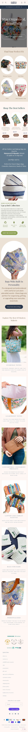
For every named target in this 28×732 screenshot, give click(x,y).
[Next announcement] (25, 7)
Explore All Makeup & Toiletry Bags (14, 37)
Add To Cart (5, 136)
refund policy (6, 680)
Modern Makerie (8, 724)
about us (5, 656)
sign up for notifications (8, 674)
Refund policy (23, 724)
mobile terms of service (8, 692)
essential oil (5, 668)
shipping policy (6, 683)
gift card (5, 671)
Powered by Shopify (15, 724)
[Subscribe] (20, 704)
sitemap (4, 695)
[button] (2, 2)
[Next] (24, 125)
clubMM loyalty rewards (8, 662)
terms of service (6, 689)
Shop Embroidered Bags (14, 307)
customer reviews (7, 677)
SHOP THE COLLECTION (9, 233)
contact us (5, 659)
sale (4, 665)
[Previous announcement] (2, 7)
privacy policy (6, 686)
